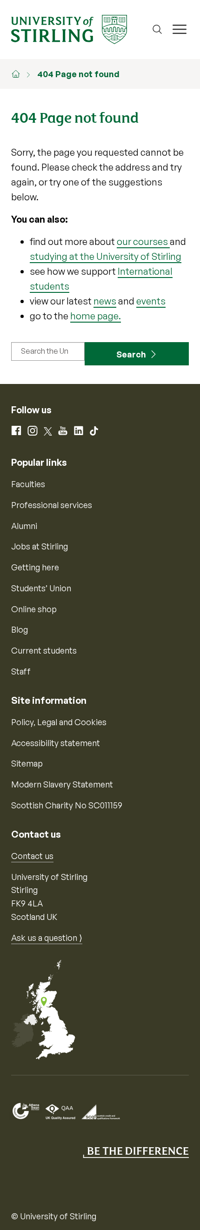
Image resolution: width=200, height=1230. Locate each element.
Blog (19, 629)
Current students (44, 650)
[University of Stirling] (69, 28)
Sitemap (27, 763)
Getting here (35, 567)
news (104, 301)
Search (131, 354)
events (151, 301)
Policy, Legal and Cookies (59, 722)
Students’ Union (41, 588)
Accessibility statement (55, 743)
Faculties (28, 484)
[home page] (20, 74)
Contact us (32, 856)
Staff (21, 671)
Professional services (51, 505)
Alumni (24, 526)
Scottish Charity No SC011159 (66, 805)
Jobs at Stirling (39, 546)
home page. (95, 316)
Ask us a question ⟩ (46, 937)
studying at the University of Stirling (105, 256)
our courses (143, 241)
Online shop (34, 609)
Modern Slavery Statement (62, 784)
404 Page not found (78, 74)
